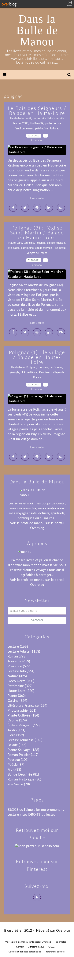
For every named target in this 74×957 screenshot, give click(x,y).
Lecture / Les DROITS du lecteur (32, 814)
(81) (23, 774)
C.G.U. (51, 947)
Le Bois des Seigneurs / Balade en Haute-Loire (37, 111)
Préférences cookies (55, 952)
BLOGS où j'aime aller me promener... (36, 810)
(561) (21, 671)
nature (36, 118)
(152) (16, 735)
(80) (24, 779)
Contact (20, 947)
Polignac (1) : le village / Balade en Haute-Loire (37, 357)
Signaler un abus (36, 947)
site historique (50, 118)
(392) (20, 686)
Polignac (54, 128)
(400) (21, 681)
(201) (22, 710)
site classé (13, 248)
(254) (27, 705)
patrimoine (41, 128)
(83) (14, 769)
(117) (23, 755)
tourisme (29, 243)
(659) (19, 661)
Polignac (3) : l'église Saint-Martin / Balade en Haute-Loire (37, 233)
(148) (25, 740)
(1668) (18, 646)
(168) (24, 725)
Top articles (60, 942)
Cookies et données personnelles (25, 952)
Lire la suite (37, 198)
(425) (17, 676)
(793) (17, 656)
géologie (14, 372)
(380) (21, 691)
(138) (23, 750)
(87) (16, 764)
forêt (28, 118)
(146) (17, 745)
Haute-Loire (17, 118)
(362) (17, 696)
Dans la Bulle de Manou (37, 30)
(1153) (24, 651)
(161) (16, 730)
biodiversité (36, 123)
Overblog (63, 930)
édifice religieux (56, 243)
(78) (19, 784)
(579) (19, 666)
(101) (18, 760)
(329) (17, 701)
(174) (17, 720)
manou (39, 523)
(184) (23, 715)
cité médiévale (43, 248)
